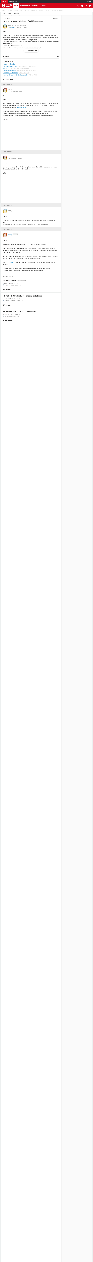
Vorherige (7, 18)
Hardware (16, 13)
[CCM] (7, 5)
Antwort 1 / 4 (7, 84)
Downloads (35, 6)
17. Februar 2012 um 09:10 (15, 91)
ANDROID (16, 10)
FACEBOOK (53, 10)
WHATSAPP (41, 10)
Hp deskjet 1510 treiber (10, 66)
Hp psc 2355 (7, 68)
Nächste (55, 18)
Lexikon (43, 6)
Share (7, 56)
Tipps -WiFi (33, 75)
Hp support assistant (9, 70)
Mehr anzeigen (32, 50)
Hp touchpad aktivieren (10, 73)
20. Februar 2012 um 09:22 (15, 212)
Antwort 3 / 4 (7, 205)
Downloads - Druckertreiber (27, 66)
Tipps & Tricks (25, 6)
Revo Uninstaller (22, 107)
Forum (16, 6)
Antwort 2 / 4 (7, 152)
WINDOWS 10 (26, 10)
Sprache (89, 1)
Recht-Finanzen (13, 1)
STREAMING (9, 10)
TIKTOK (47, 10)
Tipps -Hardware (24, 73)
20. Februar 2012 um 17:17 (22, 27)
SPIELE (3, 10)
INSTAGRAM (34, 10)
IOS (21, 10)
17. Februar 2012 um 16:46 (15, 158)
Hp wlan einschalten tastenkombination (15, 75)
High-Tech (4, 1)
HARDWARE (59, 10)
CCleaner (11, 262)
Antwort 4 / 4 (7, 229)
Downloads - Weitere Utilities (26, 70)
